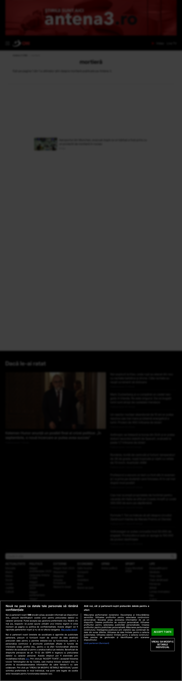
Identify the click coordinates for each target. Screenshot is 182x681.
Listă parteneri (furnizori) (96, 643)
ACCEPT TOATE (163, 632)
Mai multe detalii (69, 629)
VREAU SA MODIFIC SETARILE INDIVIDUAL (162, 644)
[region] (91, 641)
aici (27, 658)
